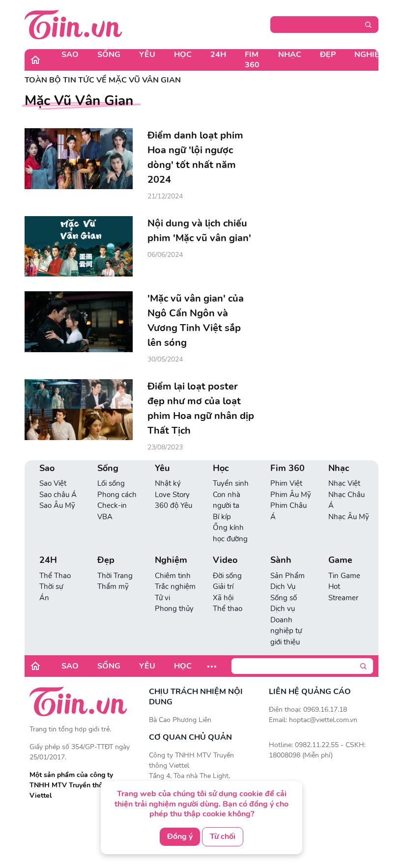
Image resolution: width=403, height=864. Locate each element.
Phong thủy (174, 608)
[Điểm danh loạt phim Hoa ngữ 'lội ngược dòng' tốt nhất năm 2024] (79, 158)
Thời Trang (115, 576)
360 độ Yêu (173, 505)
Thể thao (227, 608)
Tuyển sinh (231, 483)
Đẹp (328, 54)
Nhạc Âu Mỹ (348, 517)
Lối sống (111, 483)
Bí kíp (222, 517)
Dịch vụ (282, 608)
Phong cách (117, 495)
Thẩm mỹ (113, 586)
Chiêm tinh (173, 576)
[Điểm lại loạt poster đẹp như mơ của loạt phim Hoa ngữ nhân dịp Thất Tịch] (79, 409)
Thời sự (51, 586)
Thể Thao (55, 576)
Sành (280, 560)
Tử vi (162, 598)
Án (44, 598)
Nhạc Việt (344, 483)
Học (183, 54)
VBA (105, 517)
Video (225, 560)
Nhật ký (168, 483)
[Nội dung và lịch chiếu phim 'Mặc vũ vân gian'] (79, 246)
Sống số (283, 598)
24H (218, 54)
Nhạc (289, 54)
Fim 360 (252, 59)
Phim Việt (286, 483)
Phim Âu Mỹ (290, 495)
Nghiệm (370, 54)
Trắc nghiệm (175, 586)
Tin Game (344, 576)
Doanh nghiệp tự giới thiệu (286, 631)
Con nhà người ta (226, 500)
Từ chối (222, 836)
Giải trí (223, 586)
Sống (108, 54)
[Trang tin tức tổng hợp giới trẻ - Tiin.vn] (73, 24)
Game (340, 560)
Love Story (172, 495)
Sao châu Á (58, 495)
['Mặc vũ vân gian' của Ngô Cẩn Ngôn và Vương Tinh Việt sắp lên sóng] (79, 321)
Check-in (112, 505)
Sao (70, 54)
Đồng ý (180, 836)
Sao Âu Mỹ (57, 505)
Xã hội (223, 598)
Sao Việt (52, 483)
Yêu (147, 54)
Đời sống (227, 576)
